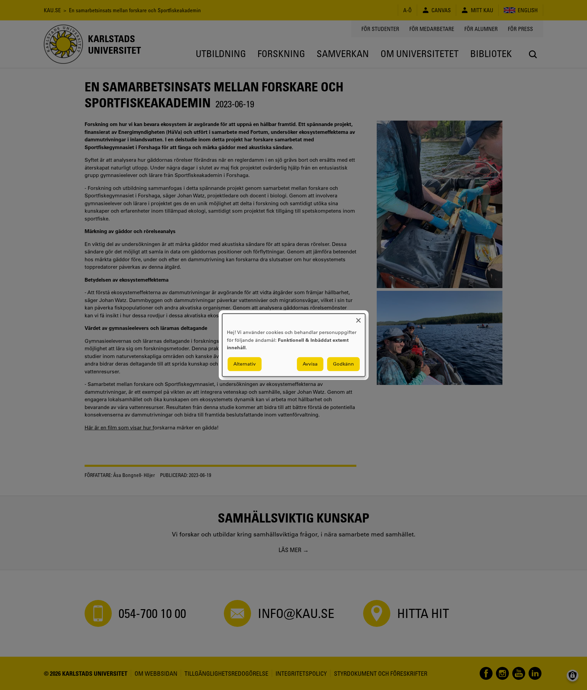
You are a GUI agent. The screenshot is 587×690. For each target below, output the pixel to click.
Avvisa (310, 364)
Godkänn (343, 364)
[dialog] (293, 345)
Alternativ (244, 364)
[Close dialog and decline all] (358, 318)
